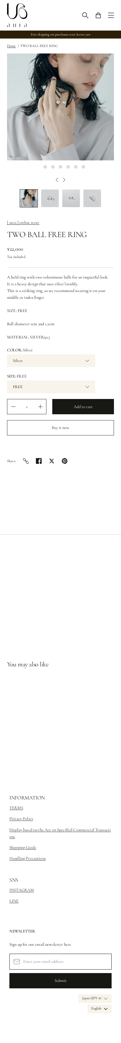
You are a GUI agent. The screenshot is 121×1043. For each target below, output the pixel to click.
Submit (61, 980)
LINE (14, 900)
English (96, 1008)
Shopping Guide (22, 847)
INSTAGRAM (21, 890)
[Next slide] (110, 111)
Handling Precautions (27, 858)
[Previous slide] (10, 111)
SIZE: (17, 376)
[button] (29, 198)
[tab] (37, 167)
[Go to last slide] (56, 179)
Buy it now (60, 427)
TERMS (16, 807)
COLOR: (20, 350)
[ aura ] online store (23, 222)
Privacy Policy (21, 818)
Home (11, 46)
